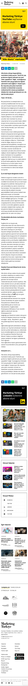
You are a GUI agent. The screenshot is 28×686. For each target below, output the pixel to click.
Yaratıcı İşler (4, 650)
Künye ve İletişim (6, 656)
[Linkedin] (12, 683)
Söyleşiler (3, 648)
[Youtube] (9, 683)
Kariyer (17, 646)
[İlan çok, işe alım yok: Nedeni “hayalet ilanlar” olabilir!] (7, 434)
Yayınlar (13, 590)
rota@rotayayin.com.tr (7, 636)
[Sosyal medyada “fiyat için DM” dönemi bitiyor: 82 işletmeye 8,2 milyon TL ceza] (7, 426)
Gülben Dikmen (18, 568)
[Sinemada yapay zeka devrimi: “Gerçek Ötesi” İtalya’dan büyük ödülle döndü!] (7, 553)
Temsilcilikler (15, 587)
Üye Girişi (17, 648)
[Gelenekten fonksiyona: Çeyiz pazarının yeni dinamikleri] (21, 553)
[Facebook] (2, 683)
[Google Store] (19, 659)
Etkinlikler (5, 590)
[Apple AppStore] (19, 656)
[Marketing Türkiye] (9, 3)
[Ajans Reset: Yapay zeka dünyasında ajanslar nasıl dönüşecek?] (7, 452)
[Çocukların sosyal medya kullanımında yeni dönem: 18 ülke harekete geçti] (7, 443)
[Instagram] (6, 683)
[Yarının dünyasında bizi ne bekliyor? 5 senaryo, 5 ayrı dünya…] (7, 477)
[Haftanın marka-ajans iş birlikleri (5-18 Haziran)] (7, 530)
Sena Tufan (3, 544)
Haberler (4, 54)
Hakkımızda (4, 654)
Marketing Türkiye (5, 63)
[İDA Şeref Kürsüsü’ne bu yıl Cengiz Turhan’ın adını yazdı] (21, 530)
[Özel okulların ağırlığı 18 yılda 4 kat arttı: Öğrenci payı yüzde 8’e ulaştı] (7, 485)
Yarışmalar (5, 587)
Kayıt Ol (17, 650)
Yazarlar (3, 646)
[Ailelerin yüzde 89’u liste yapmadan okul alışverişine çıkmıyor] (7, 469)
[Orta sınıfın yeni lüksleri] (14, 415)
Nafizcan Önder (18, 545)
